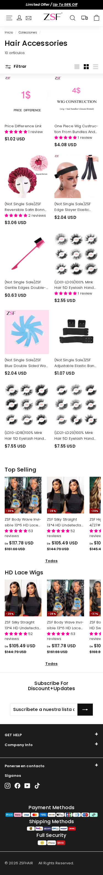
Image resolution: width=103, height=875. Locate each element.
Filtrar (19, 66)
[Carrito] (96, 18)
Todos (51, 560)
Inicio (9, 32)
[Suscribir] (85, 710)
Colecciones (28, 32)
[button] (16, 131)
